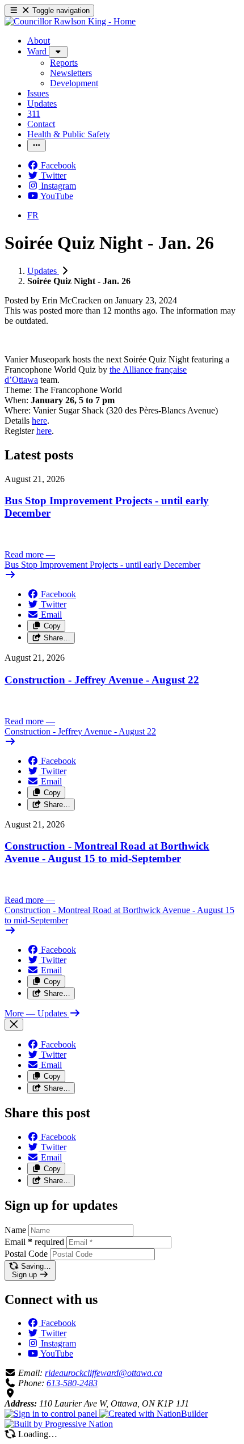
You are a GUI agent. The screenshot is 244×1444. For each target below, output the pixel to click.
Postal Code (26, 1254)
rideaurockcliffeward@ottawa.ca (103, 1373)
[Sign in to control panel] (52, 1413)
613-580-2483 (72, 1383)
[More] (58, 52)
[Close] (14, 1025)
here (39, 420)
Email (34, 1242)
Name (15, 1230)
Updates (43, 271)
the (116, 369)
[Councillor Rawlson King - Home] (70, 21)
